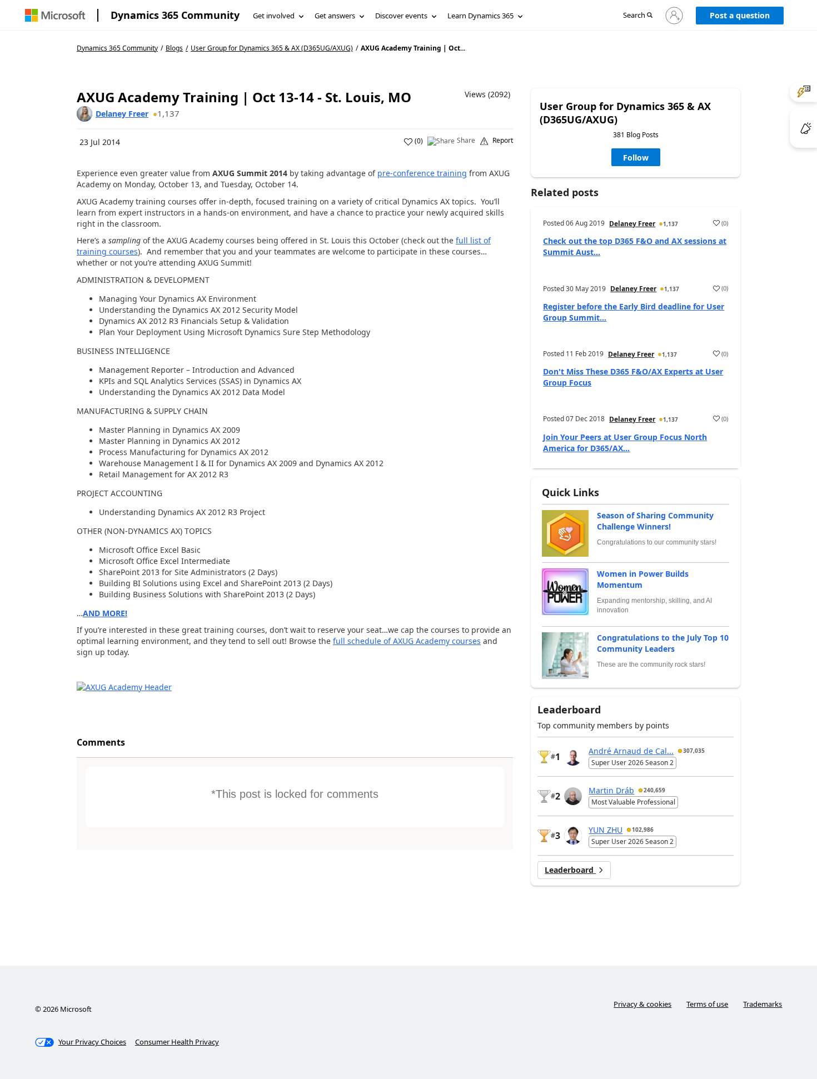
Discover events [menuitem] (401, 16)
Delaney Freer (122, 113)
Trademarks (762, 1004)
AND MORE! (105, 613)
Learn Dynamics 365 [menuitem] (480, 16)
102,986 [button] (643, 829)
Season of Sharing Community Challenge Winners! (655, 521)
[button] (637, 16)
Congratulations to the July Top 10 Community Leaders (663, 643)
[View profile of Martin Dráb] (573, 796)
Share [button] (466, 140)
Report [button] (502, 140)
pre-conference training (422, 173)
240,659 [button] (654, 790)
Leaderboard (570, 870)
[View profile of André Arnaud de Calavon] (573, 757)
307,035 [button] (694, 751)
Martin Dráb (611, 790)
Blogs (174, 48)
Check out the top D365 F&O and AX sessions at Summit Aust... (634, 246)
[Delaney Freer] (84, 114)
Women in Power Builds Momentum (643, 579)
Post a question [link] (740, 15)
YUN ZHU (605, 830)
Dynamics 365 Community (175, 15)
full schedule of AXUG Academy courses (407, 641)
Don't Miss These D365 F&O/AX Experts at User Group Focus (633, 377)
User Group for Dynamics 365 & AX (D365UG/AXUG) (272, 48)
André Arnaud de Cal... (631, 751)
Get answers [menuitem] (335, 16)
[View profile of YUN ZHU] (573, 836)
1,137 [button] (168, 113)
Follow (636, 157)
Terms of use (707, 1004)
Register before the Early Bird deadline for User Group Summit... (633, 312)
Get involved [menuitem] (274, 16)
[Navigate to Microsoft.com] (55, 15)
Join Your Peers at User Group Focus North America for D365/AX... (625, 442)
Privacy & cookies (642, 1004)
